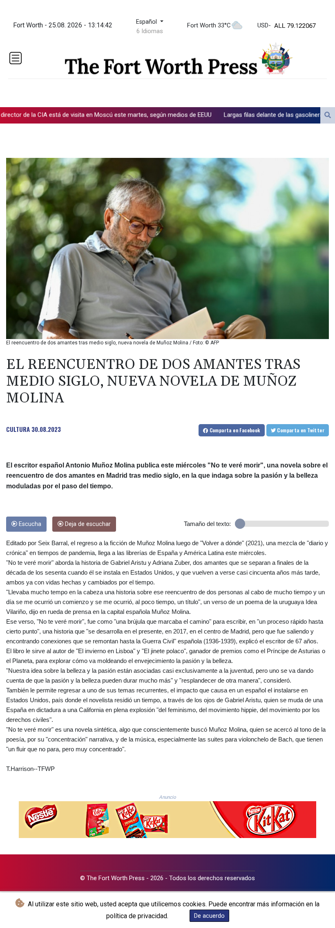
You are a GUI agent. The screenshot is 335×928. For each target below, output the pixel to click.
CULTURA (18, 429)
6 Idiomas (149, 31)
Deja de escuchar (87, 524)
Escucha (29, 524)
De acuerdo (209, 915)
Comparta (234, 430)
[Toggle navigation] (15, 58)
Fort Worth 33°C (209, 25)
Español (147, 21)
